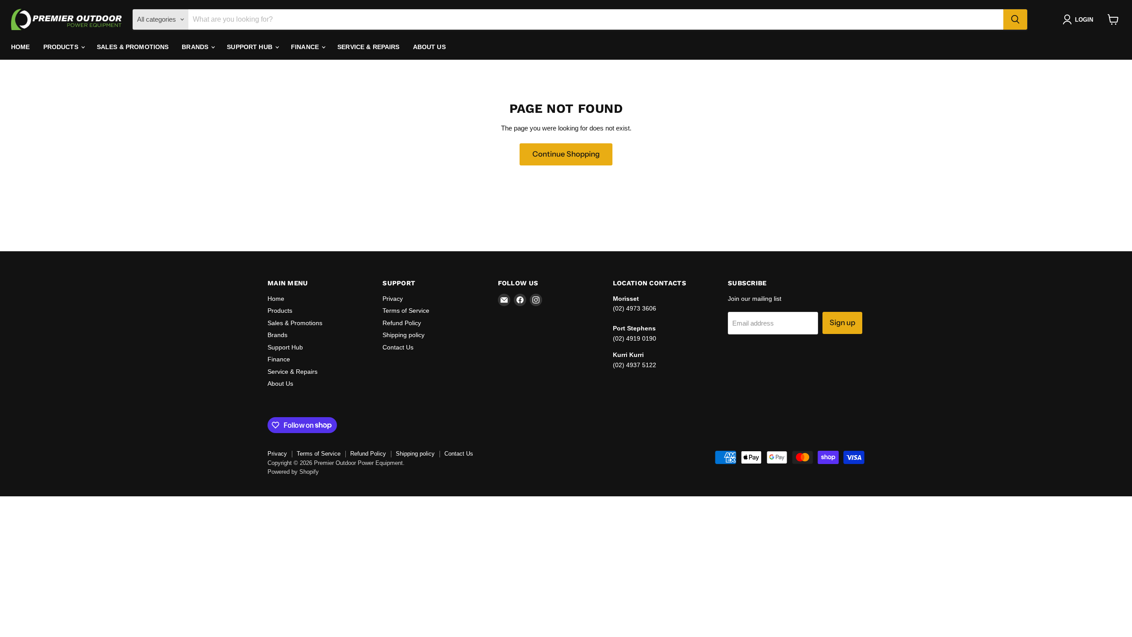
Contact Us (397, 347)
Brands (196, 46)
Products (61, 46)
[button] (1080, 19)
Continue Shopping (566, 154)
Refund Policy (401, 322)
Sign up (842, 322)
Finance (306, 46)
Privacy (392, 298)
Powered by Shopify (293, 471)
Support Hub (250, 46)
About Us (429, 46)
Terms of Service (405, 310)
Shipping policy (403, 334)
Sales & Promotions (133, 46)
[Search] (1015, 19)
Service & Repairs (368, 46)
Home (20, 46)
